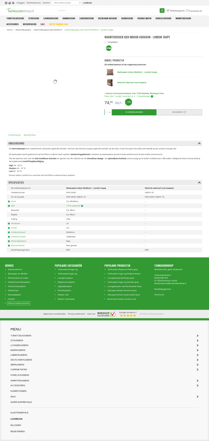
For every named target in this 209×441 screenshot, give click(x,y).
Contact (46, 3)
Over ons (91, 314)
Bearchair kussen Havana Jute (121, 299)
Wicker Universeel (66, 299)
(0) (177, 11)
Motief (14, 228)
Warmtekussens (183, 18)
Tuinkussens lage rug (67, 274)
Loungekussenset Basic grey (120, 278)
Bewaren (178, 112)
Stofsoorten (13, 291)
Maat (13, 201)
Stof (13, 206)
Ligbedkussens (86, 18)
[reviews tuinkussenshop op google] (128, 315)
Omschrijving (14, 135)
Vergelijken (113, 42)
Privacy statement (76, 314)
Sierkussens (127, 18)
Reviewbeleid (14, 295)
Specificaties (30, 135)
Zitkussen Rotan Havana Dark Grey (123, 295)
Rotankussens (64, 291)
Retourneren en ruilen (18, 278)
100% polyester (73, 206)
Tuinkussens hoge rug (68, 269)
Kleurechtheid (17, 246)
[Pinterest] (13, 3)
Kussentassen (29, 24)
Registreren (18, 431)
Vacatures (159, 295)
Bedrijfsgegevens (162, 289)
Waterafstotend (18, 241)
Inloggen (21, 3)
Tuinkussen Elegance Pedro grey (122, 269)
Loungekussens (50, 18)
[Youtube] (6, 3)
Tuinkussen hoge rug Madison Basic (123, 274)
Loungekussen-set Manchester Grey (124, 286)
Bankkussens (69, 18)
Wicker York (63, 295)
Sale (43, 24)
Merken (11, 299)
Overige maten (144, 18)
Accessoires (12, 24)
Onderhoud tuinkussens (19, 282)
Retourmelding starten (18, 303)
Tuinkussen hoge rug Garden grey (123, 282)
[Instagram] (10, 3)
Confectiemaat (18, 232)
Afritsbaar (15, 223)
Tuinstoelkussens (15, 18)
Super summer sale (58, 24)
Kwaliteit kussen (18, 237)
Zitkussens (33, 18)
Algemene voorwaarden (54, 314)
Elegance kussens (66, 282)
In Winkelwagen (134, 112)
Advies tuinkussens (17, 286)
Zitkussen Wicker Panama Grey (122, 291)
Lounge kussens (65, 278)
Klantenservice (34, 3)
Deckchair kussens (107, 18)
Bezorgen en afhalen (18, 274)
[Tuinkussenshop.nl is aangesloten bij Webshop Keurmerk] (106, 314)
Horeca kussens (163, 18)
